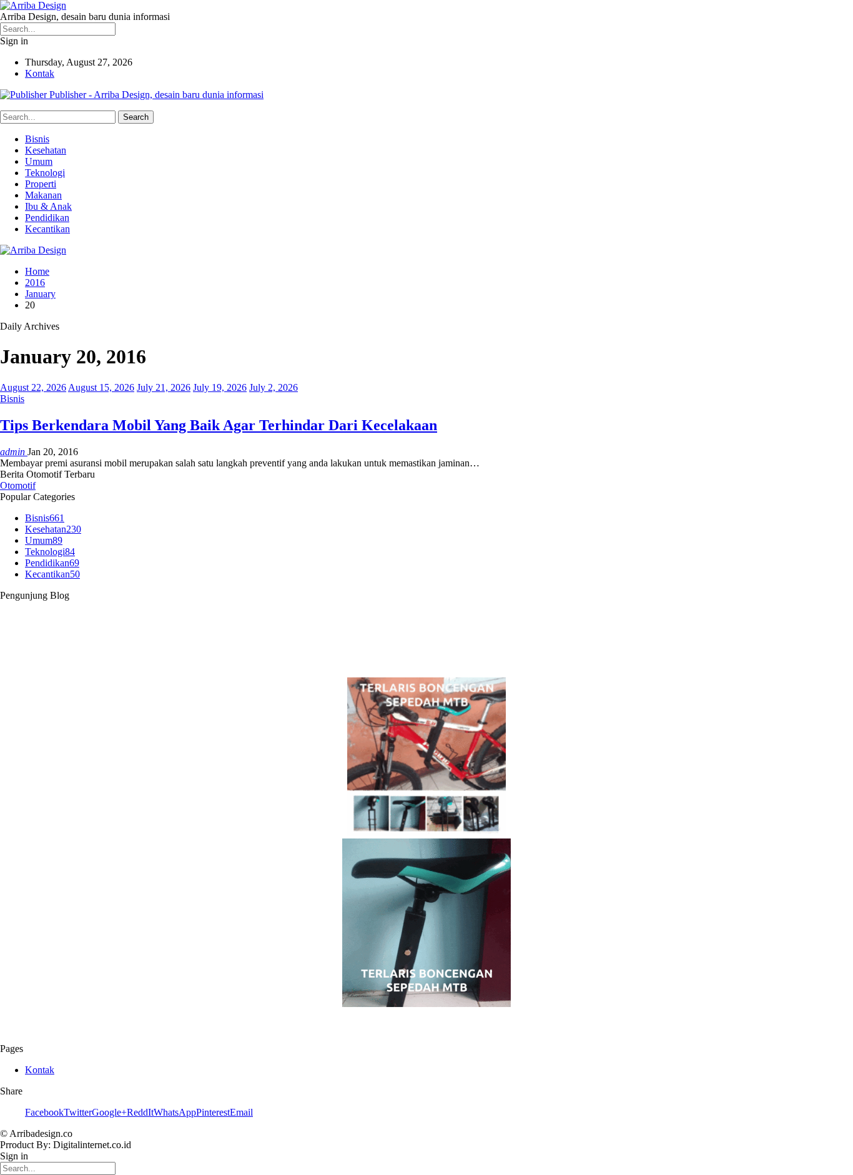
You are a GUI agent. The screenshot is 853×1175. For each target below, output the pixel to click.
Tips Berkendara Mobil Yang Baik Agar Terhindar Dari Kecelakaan (218, 425)
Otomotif (18, 485)
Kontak (39, 73)
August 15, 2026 (101, 387)
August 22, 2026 (33, 387)
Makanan (43, 195)
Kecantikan (47, 229)
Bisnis (37, 139)
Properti (40, 184)
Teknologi (45, 172)
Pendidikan (47, 217)
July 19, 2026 (220, 387)
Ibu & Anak (48, 206)
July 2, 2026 (273, 387)
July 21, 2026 (163, 387)
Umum (38, 161)
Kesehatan (45, 150)
